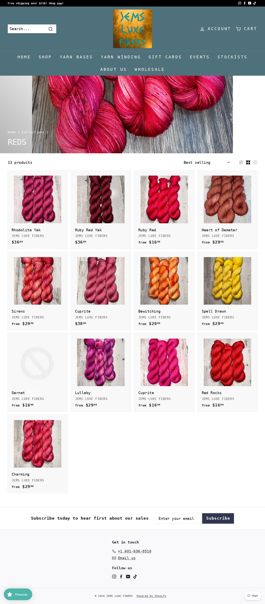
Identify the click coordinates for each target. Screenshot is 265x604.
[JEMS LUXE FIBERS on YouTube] (128, 576)
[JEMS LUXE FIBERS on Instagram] (114, 576)
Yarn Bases (76, 57)
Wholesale (150, 69)
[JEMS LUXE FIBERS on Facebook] (121, 576)
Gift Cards (165, 57)
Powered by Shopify (151, 595)
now (59, 3)
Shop (45, 57)
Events (200, 57)
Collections (33, 132)
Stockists (232, 57)
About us (113, 69)
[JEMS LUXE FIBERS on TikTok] (135, 576)
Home (24, 57)
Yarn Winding (121, 57)
